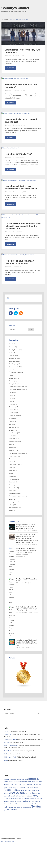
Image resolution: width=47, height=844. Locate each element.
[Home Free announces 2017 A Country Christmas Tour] (17, 254)
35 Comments (33, 544)
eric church (34, 787)
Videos (11, 505)
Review (11, 476)
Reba (10, 473)
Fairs (10, 401)
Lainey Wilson (16, 798)
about (13, 841)
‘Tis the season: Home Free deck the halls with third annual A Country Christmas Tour (22, 226)
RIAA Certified (13, 479)
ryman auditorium (27, 804)
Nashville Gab (8, 751)
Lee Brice (24, 798)
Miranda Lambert (21, 801)
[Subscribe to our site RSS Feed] (21, 313)
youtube (14, 810)
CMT (10, 369)
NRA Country (12, 450)
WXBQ (11, 510)
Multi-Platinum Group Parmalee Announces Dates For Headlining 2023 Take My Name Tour (26, 550)
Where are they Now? (15, 507)
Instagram (36, 793)
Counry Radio (13, 384)
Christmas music (13, 367)
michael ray (11, 801)
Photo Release (13, 456)
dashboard (8, 841)
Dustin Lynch (25, 787)
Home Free (29, 793)
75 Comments (33, 530)
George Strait (12, 409)
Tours (10, 490)
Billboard (31, 779)
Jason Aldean (8, 796)
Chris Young (13, 784)
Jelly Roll (15, 796)
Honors (11, 421)
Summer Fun (12, 488)
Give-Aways (12, 412)
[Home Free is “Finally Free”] (10, 148)
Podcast (11, 459)
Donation (11, 392)
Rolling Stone (18, 804)
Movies (11, 436)
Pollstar (11, 461)
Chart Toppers (13, 364)
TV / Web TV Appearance (17, 496)
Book (12, 352)
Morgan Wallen (34, 801)
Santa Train (12, 482)
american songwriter (10, 779)
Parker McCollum (9, 804)
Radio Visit (12, 470)
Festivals (11, 404)
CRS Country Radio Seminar (17, 389)
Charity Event (13, 361)
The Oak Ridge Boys (17, 807)
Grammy (6, 793)
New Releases (13, 441)
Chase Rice (34, 781)
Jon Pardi (21, 796)
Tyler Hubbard (8, 809)
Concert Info (12, 375)
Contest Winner (13, 378)
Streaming (12, 485)
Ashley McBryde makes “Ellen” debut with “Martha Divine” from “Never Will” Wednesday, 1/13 (25, 526)
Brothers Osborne (14, 781)
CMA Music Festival (16, 372)
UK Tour (11, 499)
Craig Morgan (36, 784)
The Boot (6, 754)
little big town (30, 798)
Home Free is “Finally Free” (18, 154)
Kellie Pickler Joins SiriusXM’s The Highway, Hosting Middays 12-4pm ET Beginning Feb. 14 (26, 609)
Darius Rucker (8, 787)
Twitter (36, 806)
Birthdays (11, 347)
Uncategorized (13, 502)
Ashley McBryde (22, 779)
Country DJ (7, 734)
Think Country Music (10, 757)
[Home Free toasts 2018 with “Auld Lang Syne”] (15, 78)
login (2, 841)
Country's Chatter (15, 8)
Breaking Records (14, 350)
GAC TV (6, 742)
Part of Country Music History (17, 453)
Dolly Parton (16, 787)
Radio (10, 467)
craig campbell (27, 784)
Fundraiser (12, 407)
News (10, 444)
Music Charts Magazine (11, 746)
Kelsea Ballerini (28, 796)
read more (10, 68)
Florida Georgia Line (23, 790)
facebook (10, 790)
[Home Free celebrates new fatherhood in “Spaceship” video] (18, 180)
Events (11, 398)
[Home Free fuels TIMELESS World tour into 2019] (15, 113)
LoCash (36, 798)
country (8, 266)
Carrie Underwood (25, 782)
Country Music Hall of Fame (16, 386)
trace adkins (27, 807)
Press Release (13, 464)
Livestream (12, 430)
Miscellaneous (13, 433)
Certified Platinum (14, 358)
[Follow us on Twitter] (16, 313)
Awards (11, 344)
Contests (11, 381)
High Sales (12, 418)
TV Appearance (13, 493)
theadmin (8, 55)
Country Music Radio (10, 739)
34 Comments (34, 612)
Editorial (11, 395)
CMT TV (6, 731)
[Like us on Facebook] (11, 313)
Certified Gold (13, 355)
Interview (11, 424)
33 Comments (31, 647)
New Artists (12, 438)
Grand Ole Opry (13, 415)
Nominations (12, 447)
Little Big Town (13, 427)
